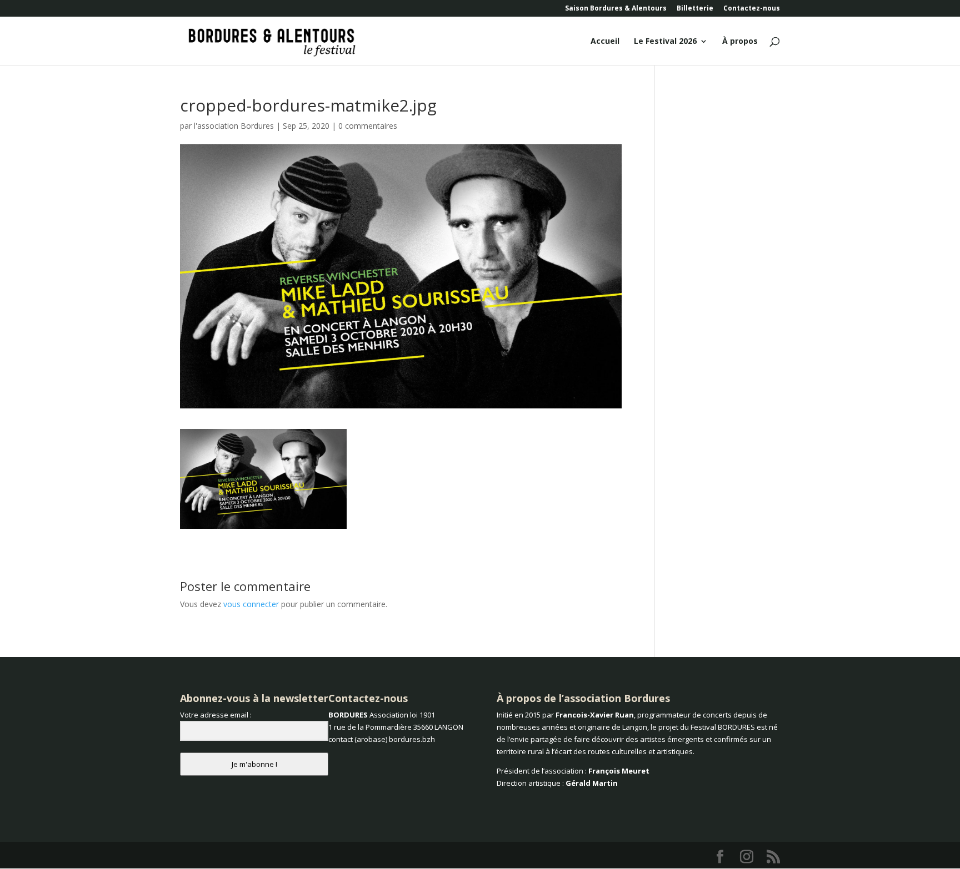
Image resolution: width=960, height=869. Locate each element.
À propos (740, 41)
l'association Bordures (234, 125)
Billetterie (695, 9)
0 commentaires (367, 125)
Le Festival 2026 (665, 41)
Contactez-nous (751, 9)
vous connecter (251, 604)
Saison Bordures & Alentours (616, 9)
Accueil (605, 41)
